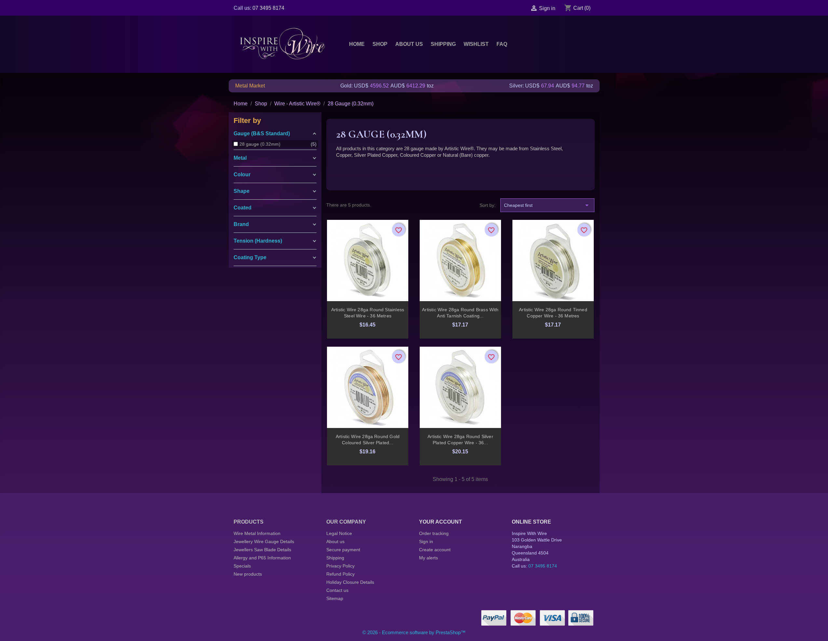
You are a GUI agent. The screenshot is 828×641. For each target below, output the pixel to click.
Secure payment (343, 549)
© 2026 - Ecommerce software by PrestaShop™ (414, 632)
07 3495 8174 (268, 8)
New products (248, 574)
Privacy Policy (340, 565)
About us (409, 44)
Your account (440, 522)
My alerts (428, 557)
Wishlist (476, 44)
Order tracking (434, 533)
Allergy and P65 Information (262, 557)
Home (357, 44)
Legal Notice (339, 533)
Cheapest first (547, 205)
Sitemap (334, 598)
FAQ (501, 44)
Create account (435, 549)
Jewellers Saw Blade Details (262, 549)
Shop (380, 44)
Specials (242, 565)
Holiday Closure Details (350, 582)
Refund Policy (340, 574)
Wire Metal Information (257, 533)
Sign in (426, 541)
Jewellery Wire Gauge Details (264, 541)
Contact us (337, 590)
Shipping (443, 44)
